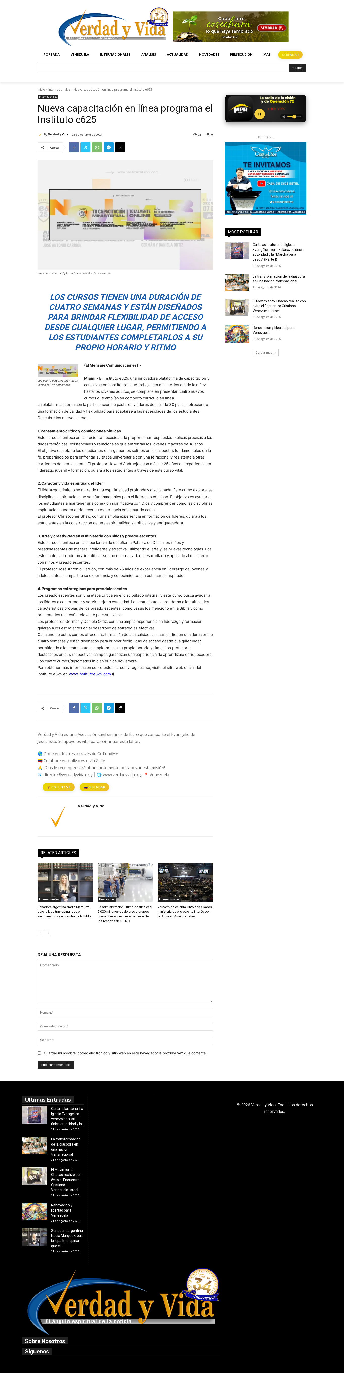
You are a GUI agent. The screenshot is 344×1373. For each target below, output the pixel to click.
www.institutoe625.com (90, 674)
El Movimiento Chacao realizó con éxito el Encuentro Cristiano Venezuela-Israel (279, 306)
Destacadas (106, 899)
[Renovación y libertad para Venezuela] (237, 333)
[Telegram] (109, 147)
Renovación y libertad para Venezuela (61, 1210)
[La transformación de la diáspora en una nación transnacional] (237, 282)
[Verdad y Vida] (41, 134)
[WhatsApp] (97, 147)
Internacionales (59, 89)
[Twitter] (85, 147)
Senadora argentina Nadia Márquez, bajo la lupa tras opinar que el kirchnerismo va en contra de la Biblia (64, 911)
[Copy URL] (120, 147)
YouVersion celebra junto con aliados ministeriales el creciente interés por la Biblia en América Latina (185, 911)
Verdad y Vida (58, 134)
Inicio (41, 89)
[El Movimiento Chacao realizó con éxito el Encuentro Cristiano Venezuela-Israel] (237, 307)
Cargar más (264, 352)
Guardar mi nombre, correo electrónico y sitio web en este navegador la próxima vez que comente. (125, 1053)
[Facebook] (74, 147)
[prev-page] (41, 933)
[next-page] (49, 933)
